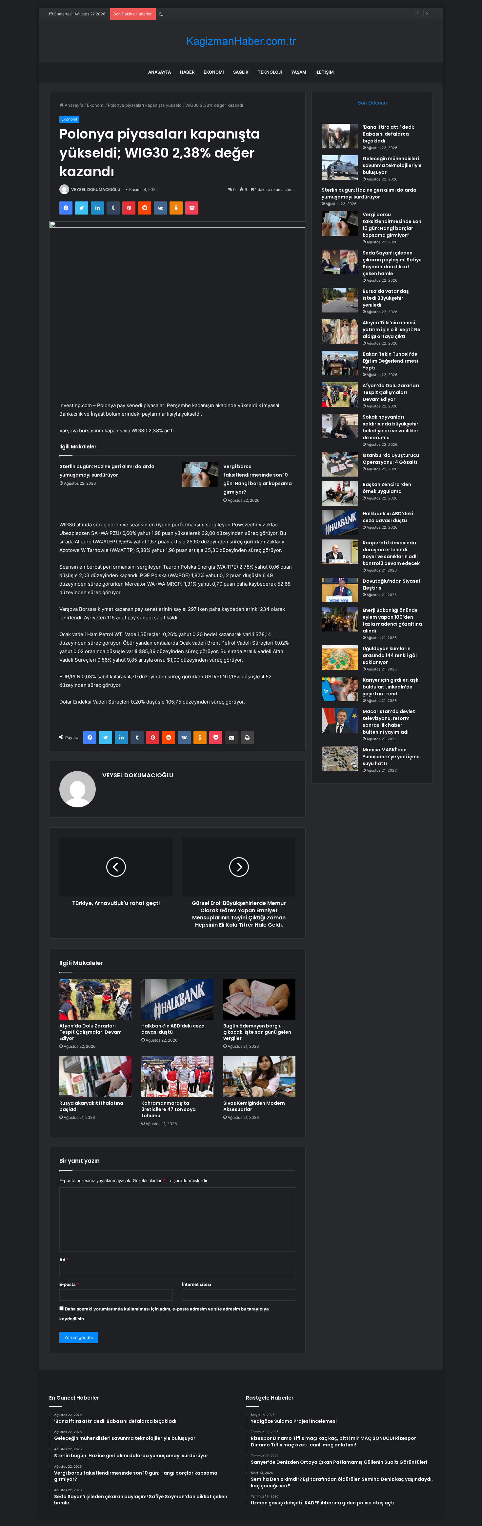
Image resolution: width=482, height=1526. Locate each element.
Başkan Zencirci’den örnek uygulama (387, 488)
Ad (64, 1259)
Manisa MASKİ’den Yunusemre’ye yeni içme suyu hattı (391, 756)
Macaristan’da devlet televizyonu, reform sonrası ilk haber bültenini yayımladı (389, 721)
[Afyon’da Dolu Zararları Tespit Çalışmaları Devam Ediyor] (95, 999)
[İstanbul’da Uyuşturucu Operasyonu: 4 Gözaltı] (340, 464)
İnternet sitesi (196, 1284)
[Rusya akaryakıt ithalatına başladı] (95, 1076)
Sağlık (241, 72)
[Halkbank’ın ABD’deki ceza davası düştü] (177, 999)
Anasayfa (159, 72)
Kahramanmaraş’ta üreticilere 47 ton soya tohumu (168, 1109)
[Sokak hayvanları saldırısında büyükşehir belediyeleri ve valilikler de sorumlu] (340, 426)
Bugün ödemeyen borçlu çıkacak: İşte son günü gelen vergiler (257, 1032)
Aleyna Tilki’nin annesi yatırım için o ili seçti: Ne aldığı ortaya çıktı (391, 329)
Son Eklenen (372, 103)
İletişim (324, 72)
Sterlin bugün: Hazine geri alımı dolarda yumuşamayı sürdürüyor (224, 13)
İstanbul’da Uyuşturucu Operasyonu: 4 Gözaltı (391, 458)
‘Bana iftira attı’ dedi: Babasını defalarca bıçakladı (388, 134)
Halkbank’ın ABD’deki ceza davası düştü (173, 1029)
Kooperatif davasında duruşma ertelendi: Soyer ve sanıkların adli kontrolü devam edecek (391, 553)
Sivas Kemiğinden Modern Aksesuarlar (254, 1106)
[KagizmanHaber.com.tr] (241, 41)
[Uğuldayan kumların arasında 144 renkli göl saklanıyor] (340, 657)
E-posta (69, 1284)
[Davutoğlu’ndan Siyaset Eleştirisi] (340, 590)
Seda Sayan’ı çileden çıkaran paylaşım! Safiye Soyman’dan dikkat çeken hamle (392, 263)
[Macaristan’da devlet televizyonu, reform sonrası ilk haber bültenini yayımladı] (340, 720)
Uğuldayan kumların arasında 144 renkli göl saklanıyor (390, 655)
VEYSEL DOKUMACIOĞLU (95, 189)
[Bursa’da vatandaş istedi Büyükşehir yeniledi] (340, 300)
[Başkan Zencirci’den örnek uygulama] (340, 493)
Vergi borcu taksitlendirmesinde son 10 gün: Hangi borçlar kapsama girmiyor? (392, 224)
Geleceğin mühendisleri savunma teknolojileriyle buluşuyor (392, 165)
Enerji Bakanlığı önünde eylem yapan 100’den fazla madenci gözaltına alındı (392, 620)
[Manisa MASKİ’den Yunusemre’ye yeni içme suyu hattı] (340, 758)
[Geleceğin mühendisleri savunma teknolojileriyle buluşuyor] (340, 167)
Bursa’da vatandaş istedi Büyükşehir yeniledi (386, 298)
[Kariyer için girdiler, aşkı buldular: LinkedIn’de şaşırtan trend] (340, 689)
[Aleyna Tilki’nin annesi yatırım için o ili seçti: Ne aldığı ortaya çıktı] (340, 331)
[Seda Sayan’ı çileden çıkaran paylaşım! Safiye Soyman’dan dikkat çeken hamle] (340, 262)
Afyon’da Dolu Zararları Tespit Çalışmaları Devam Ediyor (90, 1032)
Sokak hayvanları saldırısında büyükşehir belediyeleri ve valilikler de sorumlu (390, 427)
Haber (187, 72)
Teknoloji (270, 72)
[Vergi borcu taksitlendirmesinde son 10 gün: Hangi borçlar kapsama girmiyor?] (200, 474)
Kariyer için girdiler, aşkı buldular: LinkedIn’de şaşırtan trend (391, 687)
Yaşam (298, 72)
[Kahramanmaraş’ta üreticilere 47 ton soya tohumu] (177, 1076)
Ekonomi (214, 72)
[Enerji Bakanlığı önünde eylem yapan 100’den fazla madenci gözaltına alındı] (340, 619)
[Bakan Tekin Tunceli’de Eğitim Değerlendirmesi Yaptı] (340, 363)
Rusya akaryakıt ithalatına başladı (91, 1106)
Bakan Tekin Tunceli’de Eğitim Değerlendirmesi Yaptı (390, 361)
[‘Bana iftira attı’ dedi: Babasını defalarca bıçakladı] (340, 136)
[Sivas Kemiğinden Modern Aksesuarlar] (259, 1076)
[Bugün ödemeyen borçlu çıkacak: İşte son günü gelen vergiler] (259, 999)
